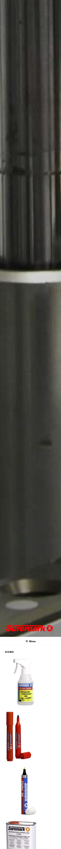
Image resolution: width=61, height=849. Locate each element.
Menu (32, 641)
